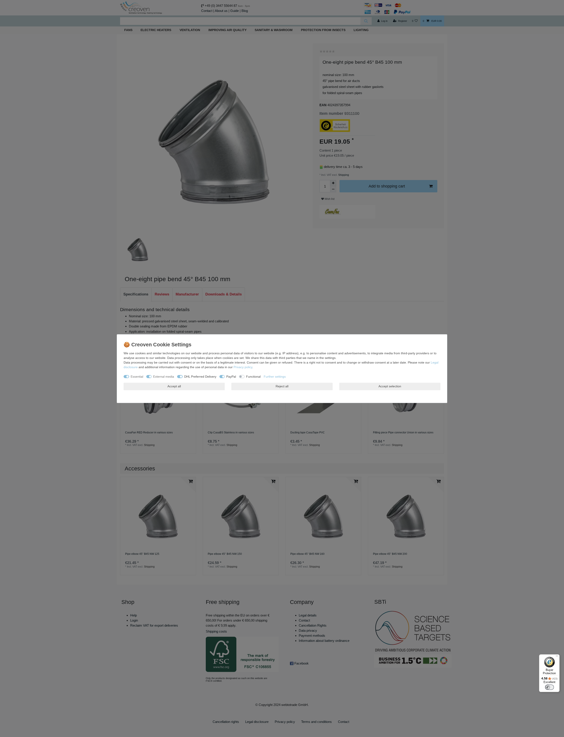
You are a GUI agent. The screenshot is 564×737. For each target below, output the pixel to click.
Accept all (174, 386)
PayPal (231, 376)
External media (163, 376)
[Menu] (557, 657)
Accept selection (389, 386)
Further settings (275, 376)
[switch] (549, 687)
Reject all (282, 386)
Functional (253, 376)
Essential (137, 376)
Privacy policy (243, 367)
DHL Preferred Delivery (200, 376)
